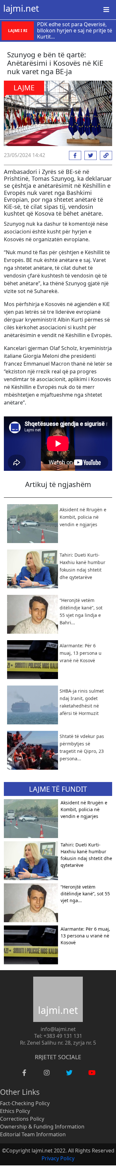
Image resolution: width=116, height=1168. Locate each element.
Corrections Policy (22, 1118)
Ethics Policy (15, 1111)
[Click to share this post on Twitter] (89, 155)
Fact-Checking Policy (25, 1103)
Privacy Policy (58, 1158)
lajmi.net (21, 8)
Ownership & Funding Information (42, 1126)
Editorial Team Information (33, 1134)
